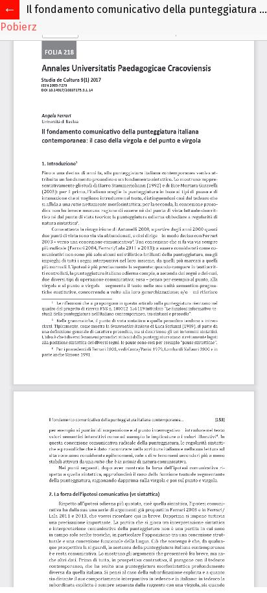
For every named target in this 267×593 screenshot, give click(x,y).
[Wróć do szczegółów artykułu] (9, 9)
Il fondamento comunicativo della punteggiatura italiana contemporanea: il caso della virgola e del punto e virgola (146, 9)
